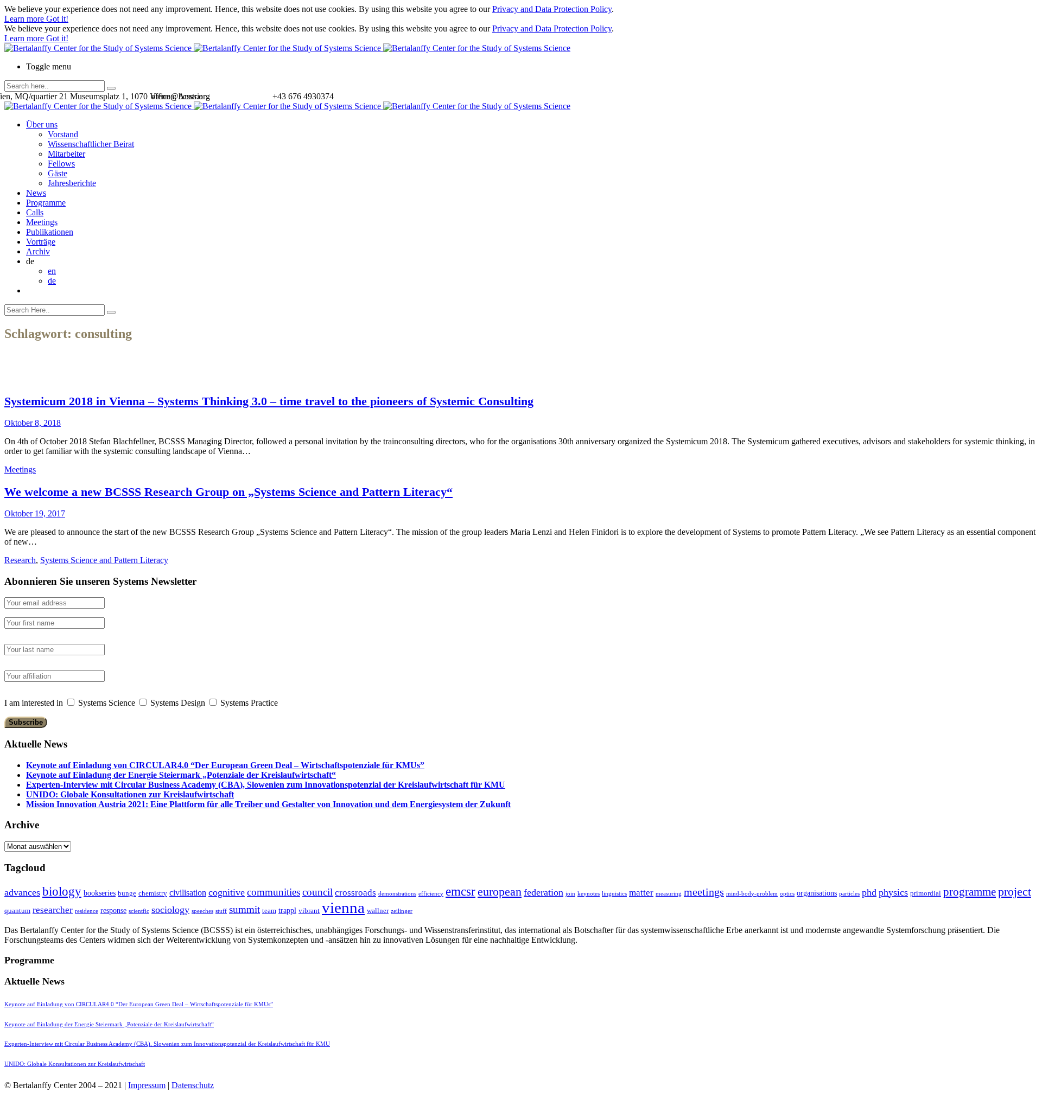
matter (641, 892)
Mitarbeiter (66, 153)
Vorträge (40, 241)
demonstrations (397, 894)
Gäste (57, 173)
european (500, 891)
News (36, 192)
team (269, 910)
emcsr (460, 891)
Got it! (57, 18)
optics (787, 894)
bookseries (100, 893)
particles (849, 894)
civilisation (187, 892)
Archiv (38, 251)
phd (869, 892)
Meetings (42, 222)
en (52, 271)
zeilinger (401, 911)
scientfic (139, 911)
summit (244, 909)
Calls (34, 212)
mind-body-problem (752, 894)
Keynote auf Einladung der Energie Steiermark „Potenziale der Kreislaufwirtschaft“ (181, 774)
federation (543, 892)
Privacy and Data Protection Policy (552, 9)
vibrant (309, 910)
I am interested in (33, 702)
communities (273, 892)
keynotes (588, 894)
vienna (343, 907)
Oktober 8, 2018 (32, 422)
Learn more (25, 18)
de (52, 280)
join (570, 894)
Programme (46, 202)
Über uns (42, 124)
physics (893, 892)
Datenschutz (192, 1085)
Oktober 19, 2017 (34, 513)
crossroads (355, 892)
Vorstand (63, 134)
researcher (53, 910)
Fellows (61, 163)
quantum (17, 910)
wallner (378, 910)
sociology (170, 909)
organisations (817, 893)
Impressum (147, 1085)
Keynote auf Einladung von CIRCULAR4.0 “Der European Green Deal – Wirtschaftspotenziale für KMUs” (225, 765)
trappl (287, 910)
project (1014, 891)
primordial (925, 893)
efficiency (430, 894)
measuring (669, 894)
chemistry (152, 893)
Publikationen (49, 232)
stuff (221, 911)
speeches (202, 911)
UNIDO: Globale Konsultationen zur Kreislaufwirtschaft (130, 794)
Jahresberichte (72, 183)
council (317, 892)
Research (20, 560)
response (113, 910)
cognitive (226, 892)
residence (86, 911)
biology (61, 891)
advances (22, 892)
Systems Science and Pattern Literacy (104, 560)
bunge (127, 893)
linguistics (614, 894)
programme (969, 891)
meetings (704, 892)
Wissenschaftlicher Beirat (91, 144)
